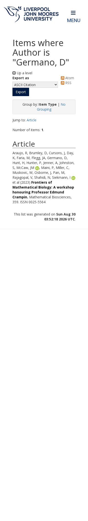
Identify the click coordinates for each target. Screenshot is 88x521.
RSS (67, 82)
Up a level (24, 73)
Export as (20, 78)
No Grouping (51, 107)
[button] (20, 92)
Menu (73, 20)
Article (31, 120)
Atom (69, 78)
